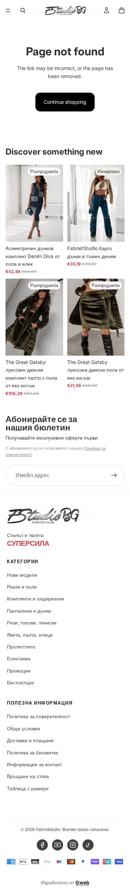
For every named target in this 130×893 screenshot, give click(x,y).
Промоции (19, 670)
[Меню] (8, 10)
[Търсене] (23, 10)
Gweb (82, 882)
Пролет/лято (21, 646)
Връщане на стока (28, 775)
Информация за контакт (34, 764)
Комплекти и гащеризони (35, 598)
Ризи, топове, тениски (32, 622)
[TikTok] (88, 845)
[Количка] (121, 10)
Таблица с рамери (28, 788)
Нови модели (22, 574)
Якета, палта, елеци (30, 634)
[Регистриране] (114, 475)
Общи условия (23, 728)
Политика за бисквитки (32, 752)
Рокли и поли (22, 586)
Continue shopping (65, 102)
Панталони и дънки (29, 610)
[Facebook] (42, 845)
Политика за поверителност (38, 716)
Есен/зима (19, 658)
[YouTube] (57, 845)
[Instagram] (72, 845)
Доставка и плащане (30, 740)
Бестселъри (20, 682)
